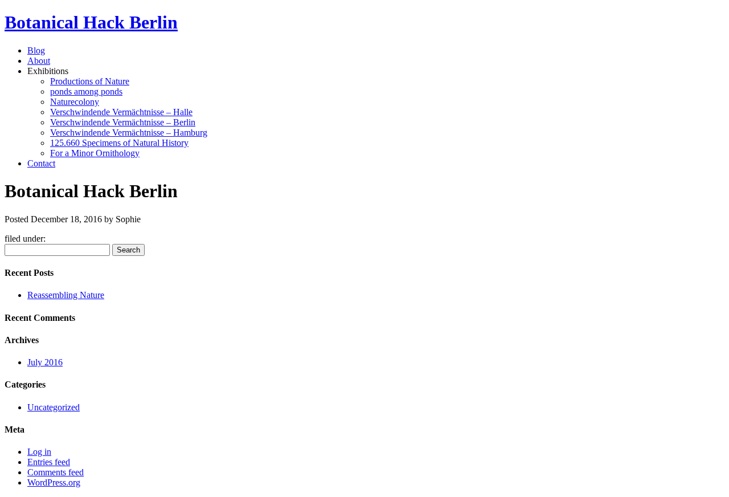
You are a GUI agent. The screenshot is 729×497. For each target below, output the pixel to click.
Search (128, 250)
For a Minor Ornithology (95, 153)
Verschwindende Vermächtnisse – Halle (121, 112)
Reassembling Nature (65, 295)
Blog (36, 50)
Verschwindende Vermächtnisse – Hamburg (128, 132)
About (38, 61)
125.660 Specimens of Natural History (119, 143)
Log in (39, 452)
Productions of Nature (89, 81)
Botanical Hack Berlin (91, 22)
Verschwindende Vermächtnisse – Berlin (122, 122)
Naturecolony (74, 102)
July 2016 (45, 362)
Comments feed (55, 472)
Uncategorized (53, 407)
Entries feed (48, 462)
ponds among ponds (86, 91)
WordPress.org (53, 482)
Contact (41, 163)
